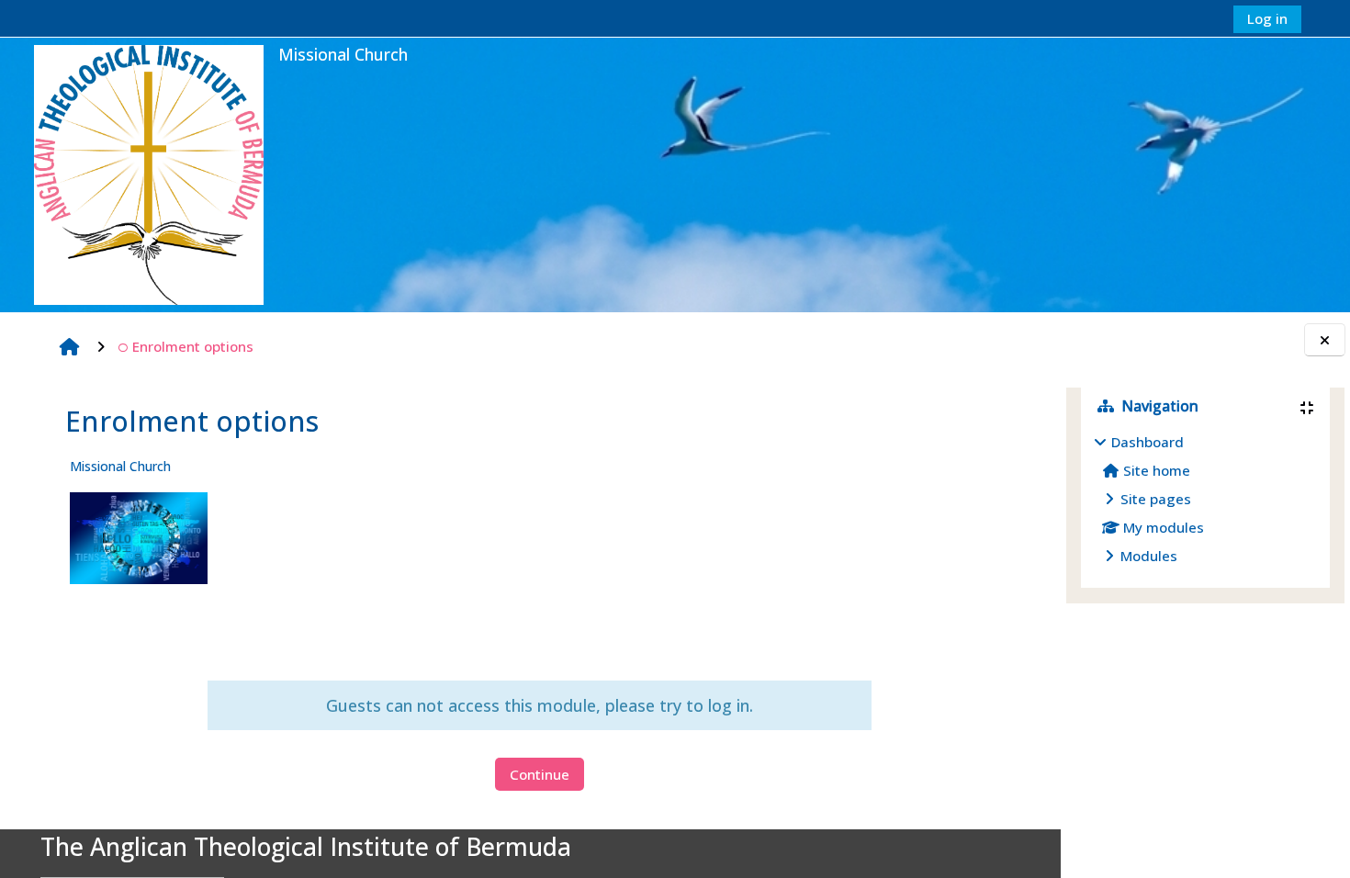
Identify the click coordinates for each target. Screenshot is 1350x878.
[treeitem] (1206, 498)
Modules (1148, 555)
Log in (1267, 18)
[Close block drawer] (1324, 340)
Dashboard (1147, 442)
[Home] (149, 173)
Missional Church (120, 466)
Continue (539, 774)
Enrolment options (192, 346)
